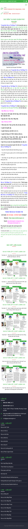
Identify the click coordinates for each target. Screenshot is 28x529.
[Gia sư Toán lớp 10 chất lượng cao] (14, 294)
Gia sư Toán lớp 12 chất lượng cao (14, 251)
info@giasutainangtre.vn (9, 418)
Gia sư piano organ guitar (14, 452)
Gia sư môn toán (14, 427)
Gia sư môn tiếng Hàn (14, 501)
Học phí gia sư (14, 467)
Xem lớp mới (14, 474)
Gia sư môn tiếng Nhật (14, 518)
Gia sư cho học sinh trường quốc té (14, 448)
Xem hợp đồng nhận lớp (14, 463)
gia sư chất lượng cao (15, 230)
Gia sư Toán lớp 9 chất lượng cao (14, 331)
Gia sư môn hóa (14, 434)
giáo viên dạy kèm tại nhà (9, 234)
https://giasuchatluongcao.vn (16, 218)
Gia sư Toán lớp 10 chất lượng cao (14, 304)
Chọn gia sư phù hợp (14, 470)
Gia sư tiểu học (14, 438)
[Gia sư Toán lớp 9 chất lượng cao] (14, 321)
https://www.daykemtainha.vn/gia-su (12, 227)
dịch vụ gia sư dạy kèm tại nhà (19, 27)
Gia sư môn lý (14, 431)
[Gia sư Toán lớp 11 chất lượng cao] (14, 268)
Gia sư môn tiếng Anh (14, 494)
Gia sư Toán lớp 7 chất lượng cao (14, 384)
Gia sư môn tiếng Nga (14, 484)
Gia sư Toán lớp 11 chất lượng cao (14, 278)
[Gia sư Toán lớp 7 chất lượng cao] (14, 374)
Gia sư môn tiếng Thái (14, 511)
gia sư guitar (15, 232)
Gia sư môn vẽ (14, 445)
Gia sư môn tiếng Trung (14, 504)
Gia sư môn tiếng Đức (14, 508)
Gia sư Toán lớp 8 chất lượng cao (14, 358)
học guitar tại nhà (7, 232)
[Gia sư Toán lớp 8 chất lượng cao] (14, 347)
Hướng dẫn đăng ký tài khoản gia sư (14, 477)
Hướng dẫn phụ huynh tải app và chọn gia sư (14, 481)
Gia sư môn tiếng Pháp (14, 497)
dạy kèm (18, 234)
